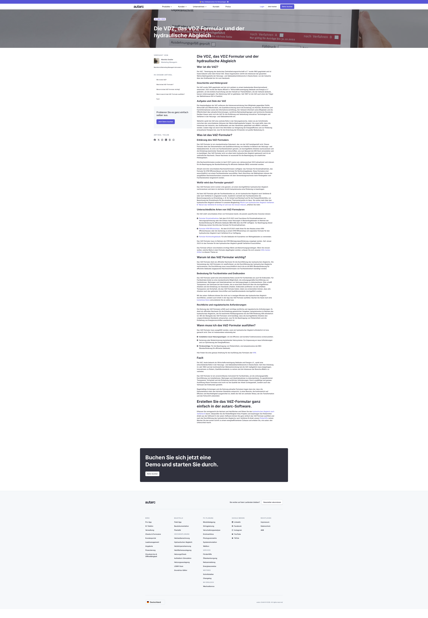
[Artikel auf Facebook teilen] (155, 140)
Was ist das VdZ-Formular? (164, 84)
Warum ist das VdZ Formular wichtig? (168, 89)
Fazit (157, 99)
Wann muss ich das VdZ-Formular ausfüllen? (170, 94)
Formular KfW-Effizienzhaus (209, 228)
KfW (254, 353)
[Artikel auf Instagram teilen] (162, 140)
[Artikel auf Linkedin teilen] (166, 140)
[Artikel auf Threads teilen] (170, 140)
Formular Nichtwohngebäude (209, 237)
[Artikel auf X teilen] (158, 140)
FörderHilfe (264, 418)
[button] (167, 6)
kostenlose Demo (203, 300)
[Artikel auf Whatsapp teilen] (174, 140)
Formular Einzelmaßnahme (208, 218)
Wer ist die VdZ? (161, 79)
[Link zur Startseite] (139, 6)
